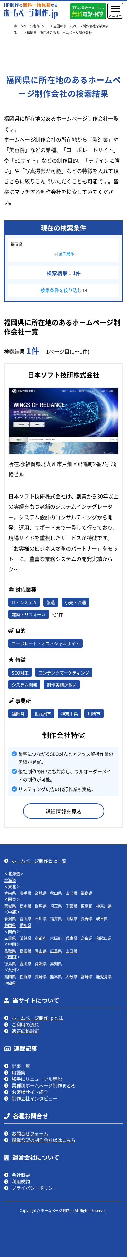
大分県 (71, 976)
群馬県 (41, 905)
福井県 (56, 918)
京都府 (41, 938)
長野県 (86, 918)
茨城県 (10, 905)
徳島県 (10, 963)
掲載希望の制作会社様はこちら (44, 1140)
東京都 (86, 905)
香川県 (25, 963)
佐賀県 (25, 976)
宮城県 (41, 893)
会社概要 (21, 1175)
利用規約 (21, 1181)
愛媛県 (41, 963)
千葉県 (71, 905)
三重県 (10, 938)
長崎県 (41, 976)
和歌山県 (104, 938)
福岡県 (10, 976)
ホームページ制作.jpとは (37, 1018)
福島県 (86, 893)
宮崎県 (86, 976)
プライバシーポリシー (34, 1188)
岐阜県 (102, 918)
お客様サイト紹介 (30, 1092)
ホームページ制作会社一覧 (39, 860)
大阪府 (56, 938)
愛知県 (25, 925)
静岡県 (10, 925)
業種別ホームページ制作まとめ (44, 1085)
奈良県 (86, 938)
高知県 (56, 963)
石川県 (41, 918)
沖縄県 (10, 983)
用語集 (18, 1072)
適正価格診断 (25, 1031)
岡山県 (41, 951)
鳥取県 (10, 951)
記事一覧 (21, 1066)
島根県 (25, 951)
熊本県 (56, 976)
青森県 (10, 893)
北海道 (10, 880)
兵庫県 (71, 938)
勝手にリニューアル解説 (37, 1079)
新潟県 (10, 918)
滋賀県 (25, 938)
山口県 (71, 951)
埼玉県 (56, 905)
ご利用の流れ (25, 1024)
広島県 (56, 951)
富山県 (25, 918)
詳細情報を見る (63, 811)
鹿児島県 (104, 976)
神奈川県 (104, 905)
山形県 (71, 893)
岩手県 (25, 893)
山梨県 (71, 918)
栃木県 (25, 905)
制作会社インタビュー (34, 1098)
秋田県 (56, 893)
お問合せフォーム (30, 1133)
